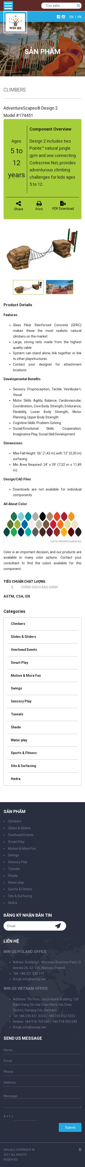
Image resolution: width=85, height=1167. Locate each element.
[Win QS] (15, 31)
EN (71, 17)
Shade (16, 727)
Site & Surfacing (23, 766)
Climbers (18, 624)
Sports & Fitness (24, 753)
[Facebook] (58, 17)
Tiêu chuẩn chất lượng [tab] (24, 581)
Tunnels (17, 714)
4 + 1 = (8, 1116)
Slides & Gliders (23, 637)
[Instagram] (80, 1149)
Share (18, 209)
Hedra (16, 779)
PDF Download (63, 208)
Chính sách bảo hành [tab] (39, 587)
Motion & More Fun (26, 675)
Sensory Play (21, 701)
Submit (70, 1127)
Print (39, 209)
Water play (19, 740)
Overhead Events (24, 650)
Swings (16, 688)
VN (79, 17)
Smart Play (19, 662)
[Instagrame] (63, 17)
